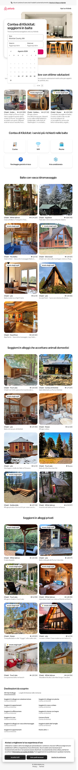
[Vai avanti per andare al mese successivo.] (34, 51)
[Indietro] (34, 85)
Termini (41, 766)
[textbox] (16, 45)
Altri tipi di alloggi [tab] (10, 693)
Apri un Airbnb (65, 8)
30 (34, 76)
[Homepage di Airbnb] (9, 8)
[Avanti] (42, 85)
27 (22, 76)
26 (19, 76)
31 (10, 80)
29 (30, 76)
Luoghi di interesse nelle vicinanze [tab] (30, 693)
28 (26, 76)
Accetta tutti (15, 757)
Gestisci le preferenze (58, 757)
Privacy (34, 766)
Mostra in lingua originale (57, 3)
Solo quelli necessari (37, 757)
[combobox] (25, 38)
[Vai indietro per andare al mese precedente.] (11, 51)
